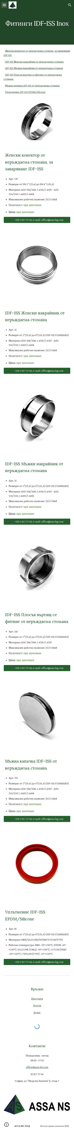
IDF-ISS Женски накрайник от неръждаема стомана (34, 61)
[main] (37, 22)
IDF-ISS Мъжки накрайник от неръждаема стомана (34, 68)
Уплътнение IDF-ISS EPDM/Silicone (25, 92)
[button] (4, 5)
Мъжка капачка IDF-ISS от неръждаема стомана (32, 85)
